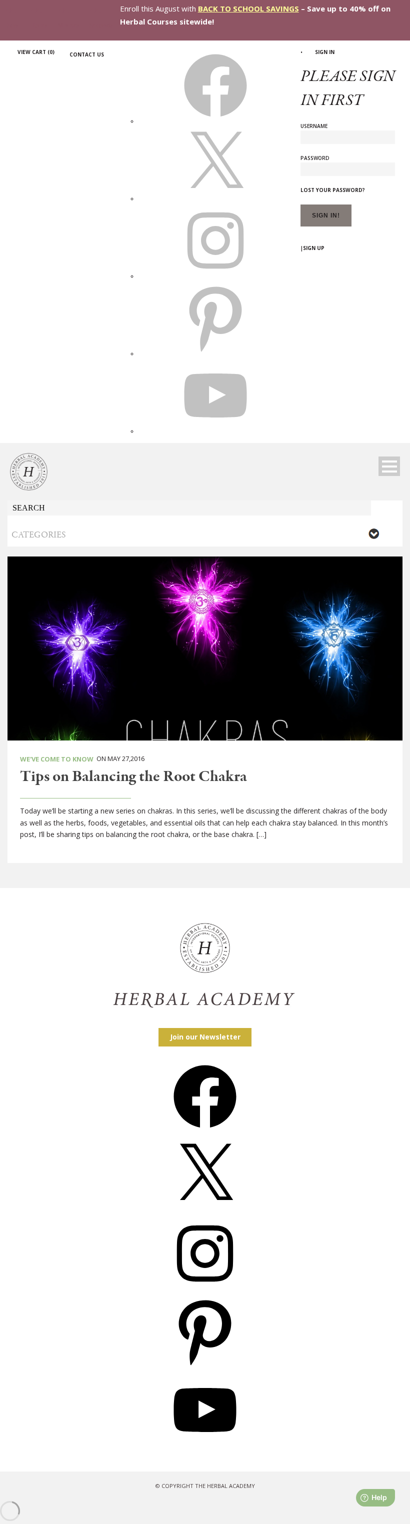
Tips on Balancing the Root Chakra (133, 777)
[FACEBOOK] (215, 121)
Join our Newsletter (205, 1037)
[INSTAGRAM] (215, 276)
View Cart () (36, 52)
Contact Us (87, 54)
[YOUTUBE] (215, 431)
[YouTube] (205, 1445)
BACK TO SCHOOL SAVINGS (248, 9)
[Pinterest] (205, 1366)
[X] (215, 198)
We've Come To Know (57, 759)
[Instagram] (205, 1288)
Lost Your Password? (332, 190)
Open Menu (389, 466)
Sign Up (313, 248)
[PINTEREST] (215, 353)
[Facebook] (205, 1131)
